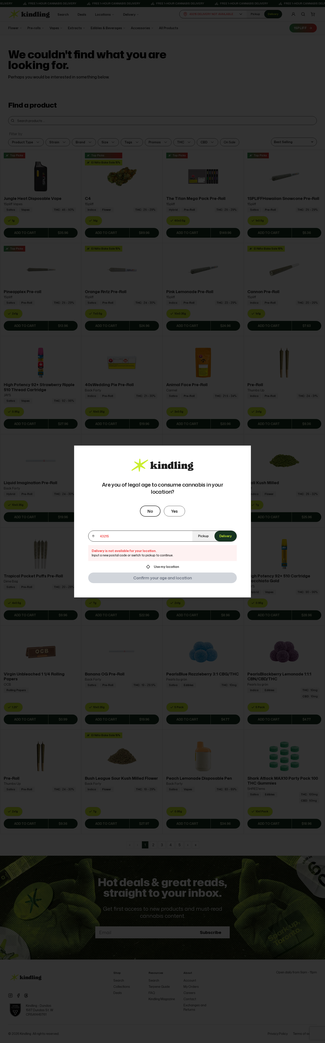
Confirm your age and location (162, 578)
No (150, 511)
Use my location (166, 567)
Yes (174, 511)
